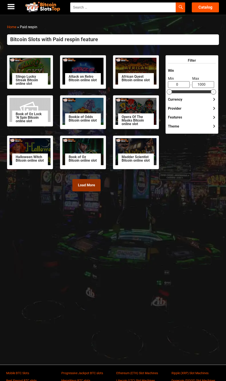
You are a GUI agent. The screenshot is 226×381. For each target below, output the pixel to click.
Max (195, 78)
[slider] (169, 91)
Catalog (205, 7)
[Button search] (180, 7)
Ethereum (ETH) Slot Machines (137, 373)
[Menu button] (11, 6)
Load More (86, 185)
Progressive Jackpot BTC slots (82, 373)
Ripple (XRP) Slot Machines (190, 373)
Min (171, 78)
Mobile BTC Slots (17, 373)
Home (11, 27)
